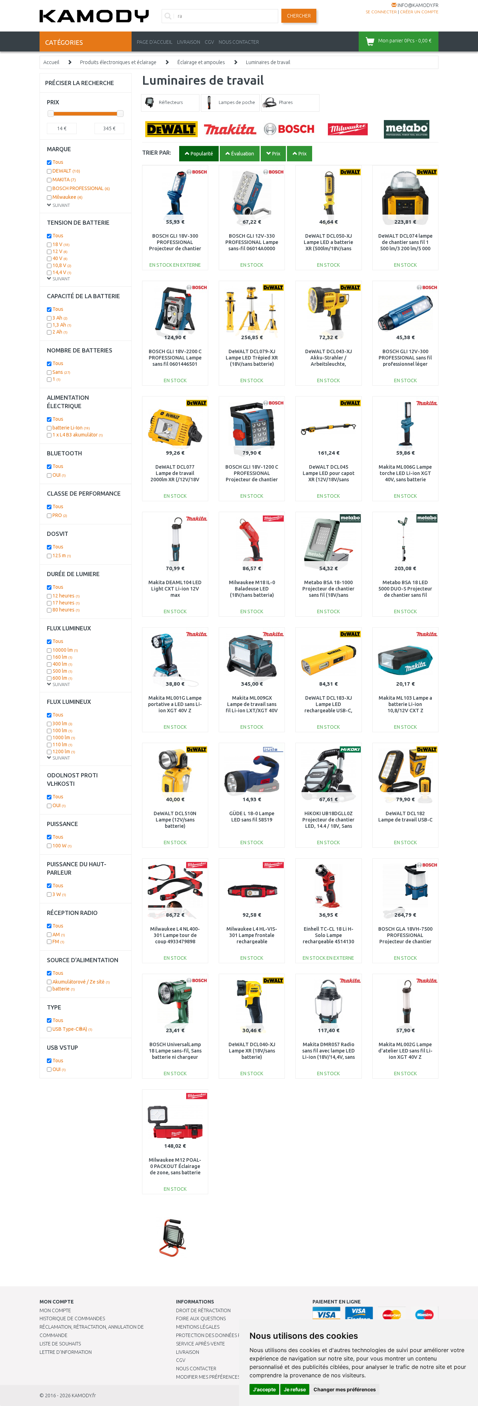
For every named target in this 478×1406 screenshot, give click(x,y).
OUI (59, 475)
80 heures (66, 610)
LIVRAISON (188, 42)
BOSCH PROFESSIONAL (81, 188)
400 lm (62, 664)
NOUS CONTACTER (239, 42)
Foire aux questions (201, 1318)
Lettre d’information (66, 1352)
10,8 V (61, 265)
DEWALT (66, 171)
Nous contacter (196, 1368)
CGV (209, 42)
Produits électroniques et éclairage (118, 62)
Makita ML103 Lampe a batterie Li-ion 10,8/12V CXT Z (405, 704)
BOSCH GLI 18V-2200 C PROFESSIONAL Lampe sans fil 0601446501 (175, 358)
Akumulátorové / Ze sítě (81, 982)
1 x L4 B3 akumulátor (77, 435)
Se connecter (381, 11)
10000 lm (65, 650)
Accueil (51, 62)
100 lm (62, 730)
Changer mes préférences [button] (345, 1389)
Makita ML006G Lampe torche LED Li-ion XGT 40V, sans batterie (405, 473)
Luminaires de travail (268, 62)
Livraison (187, 1352)
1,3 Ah (61, 325)
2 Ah (60, 332)
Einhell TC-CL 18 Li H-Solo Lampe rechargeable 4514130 (328, 935)
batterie (63, 989)
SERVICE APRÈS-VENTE (200, 1343)
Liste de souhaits (60, 1343)
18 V (61, 244)
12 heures (66, 596)
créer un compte (419, 11)
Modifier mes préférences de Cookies (222, 1377)
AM (58, 934)
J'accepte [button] (264, 1389)
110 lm (62, 744)
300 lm (62, 723)
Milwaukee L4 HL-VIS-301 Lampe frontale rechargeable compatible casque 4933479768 (251, 941)
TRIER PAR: (156, 152)
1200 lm (63, 751)
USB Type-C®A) (72, 1029)
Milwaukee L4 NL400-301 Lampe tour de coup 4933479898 (175, 935)
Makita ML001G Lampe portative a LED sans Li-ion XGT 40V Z (175, 704)
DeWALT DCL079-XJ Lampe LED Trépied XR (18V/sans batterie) (252, 358)
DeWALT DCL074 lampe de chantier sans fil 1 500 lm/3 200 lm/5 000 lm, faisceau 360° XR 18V (405, 248)
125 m (61, 555)
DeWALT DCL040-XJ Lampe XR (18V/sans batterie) (252, 1051)
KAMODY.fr (84, 1395)
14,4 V (61, 272)
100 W (62, 845)
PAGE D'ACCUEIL (155, 42)
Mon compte (55, 1310)
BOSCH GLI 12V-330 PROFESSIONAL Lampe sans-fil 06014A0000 (251, 242)
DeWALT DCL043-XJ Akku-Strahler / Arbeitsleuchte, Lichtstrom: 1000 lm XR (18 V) (328, 364)
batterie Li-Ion (71, 428)
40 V (60, 258)
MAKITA (64, 179)
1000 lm (63, 737)
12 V (60, 251)
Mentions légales (197, 1327)
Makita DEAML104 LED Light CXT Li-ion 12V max (175, 589)
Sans (61, 372)
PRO (59, 515)
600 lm (62, 678)
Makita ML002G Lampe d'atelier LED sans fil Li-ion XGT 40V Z (405, 1051)
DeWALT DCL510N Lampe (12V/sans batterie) (175, 820)
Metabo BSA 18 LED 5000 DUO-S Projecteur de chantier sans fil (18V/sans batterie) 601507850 (405, 595)
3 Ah (60, 318)
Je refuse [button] (295, 1389)
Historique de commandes (72, 1318)
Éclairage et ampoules (201, 62)
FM (58, 941)
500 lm (62, 671)
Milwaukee (67, 197)
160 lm (62, 657)
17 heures (66, 603)
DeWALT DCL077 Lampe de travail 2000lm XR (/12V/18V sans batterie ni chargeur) (174, 479)
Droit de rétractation (203, 1310)
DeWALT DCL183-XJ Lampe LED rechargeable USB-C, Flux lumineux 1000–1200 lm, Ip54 (328, 710)
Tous (57, 162)
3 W (59, 894)
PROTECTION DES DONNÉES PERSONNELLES (224, 1335)
